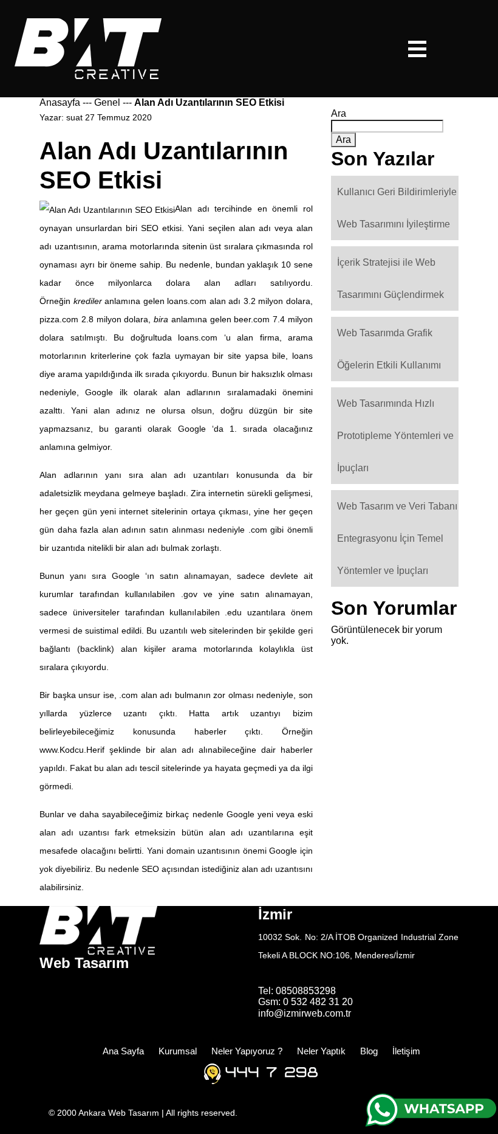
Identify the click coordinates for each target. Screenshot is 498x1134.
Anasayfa (59, 102)
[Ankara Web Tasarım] (98, 929)
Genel (107, 102)
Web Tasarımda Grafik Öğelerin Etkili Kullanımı (389, 349)
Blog (369, 1051)
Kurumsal (178, 1051)
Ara (338, 113)
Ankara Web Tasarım (120, 1113)
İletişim (406, 1051)
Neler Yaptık (321, 1051)
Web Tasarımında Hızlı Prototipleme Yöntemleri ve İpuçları (395, 435)
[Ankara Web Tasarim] (88, 48)
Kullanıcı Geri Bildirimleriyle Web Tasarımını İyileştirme (397, 208)
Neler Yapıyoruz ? (246, 1051)
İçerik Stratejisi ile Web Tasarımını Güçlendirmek (390, 278)
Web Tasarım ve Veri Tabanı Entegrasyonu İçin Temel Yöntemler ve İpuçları (397, 538)
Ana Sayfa (123, 1051)
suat (74, 117)
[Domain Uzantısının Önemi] (107, 208)
